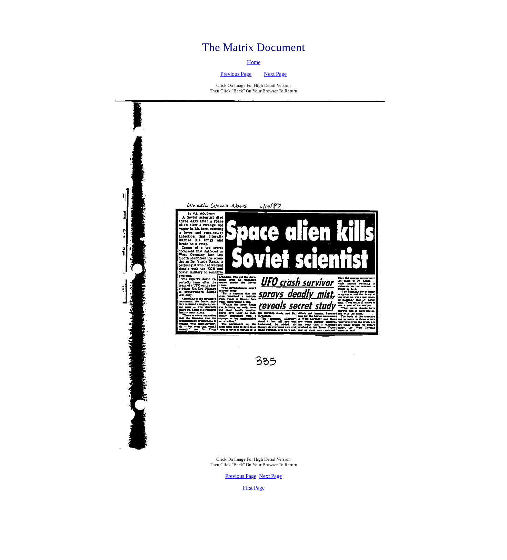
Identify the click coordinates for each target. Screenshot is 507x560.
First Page (254, 488)
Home (253, 62)
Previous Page (235, 74)
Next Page (275, 74)
